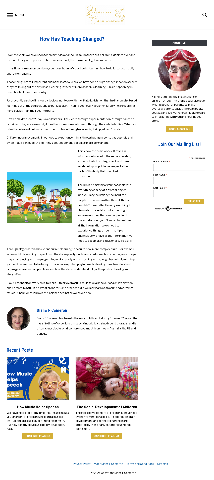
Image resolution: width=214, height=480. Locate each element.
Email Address (161, 161)
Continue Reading (38, 436)
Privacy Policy (81, 463)
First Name (160, 174)
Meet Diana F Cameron (108, 463)
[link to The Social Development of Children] (107, 378)
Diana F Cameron (52, 310)
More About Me (179, 129)
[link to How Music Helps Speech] (38, 378)
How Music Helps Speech (38, 407)
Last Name (160, 187)
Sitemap (162, 463)
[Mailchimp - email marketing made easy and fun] (168, 210)
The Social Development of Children (107, 407)
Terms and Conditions (140, 463)
